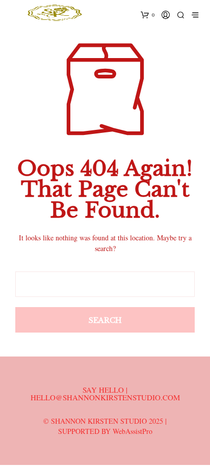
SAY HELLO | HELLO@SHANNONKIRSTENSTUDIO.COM (105, 393)
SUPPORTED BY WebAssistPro (105, 431)
